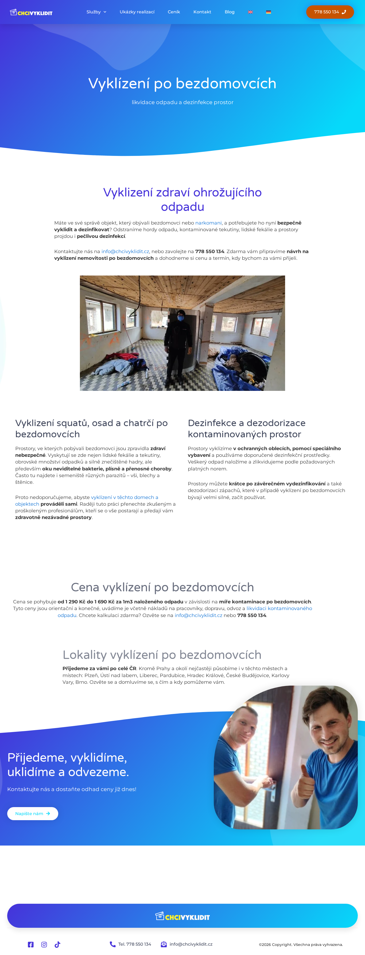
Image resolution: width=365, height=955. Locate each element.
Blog (230, 11)
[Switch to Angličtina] (250, 12)
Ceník (174, 11)
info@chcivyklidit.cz (125, 251)
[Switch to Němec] (268, 12)
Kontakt (202, 11)
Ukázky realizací (137, 11)
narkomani (208, 223)
